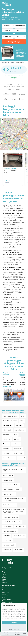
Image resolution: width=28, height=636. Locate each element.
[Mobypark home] (6, 4)
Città (8, 62)
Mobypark (4, 62)
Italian (3, 580)
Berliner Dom (7, 549)
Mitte (22, 416)
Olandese (4, 582)
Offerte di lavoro (5, 592)
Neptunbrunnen (19, 526)
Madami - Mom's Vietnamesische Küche (12, 470)
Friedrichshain (7, 430)
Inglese (4, 576)
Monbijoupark (18, 549)
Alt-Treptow (16, 444)
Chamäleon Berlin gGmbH (10, 485)
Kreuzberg (19, 425)
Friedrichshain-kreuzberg (10, 416)
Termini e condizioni (6, 599)
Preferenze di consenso (7, 602)
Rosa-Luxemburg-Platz (9, 531)
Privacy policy (5, 600)
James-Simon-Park (18, 536)
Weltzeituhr (6, 536)
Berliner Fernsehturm (9, 505)
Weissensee (6, 448)
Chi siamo (4, 587)
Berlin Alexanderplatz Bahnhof (11, 489)
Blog (3, 589)
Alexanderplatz (7, 526)
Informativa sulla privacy (7, 633)
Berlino (12, 62)
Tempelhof (22, 458)
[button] (14, 133)
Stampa (4, 594)
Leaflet (12, 149)
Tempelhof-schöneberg (10, 421)
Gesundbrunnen (19, 430)
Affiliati (3, 597)
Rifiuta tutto (14, 626)
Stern (21, 421)
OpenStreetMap (19, 149)
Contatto (24, 633)
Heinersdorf (6, 453)
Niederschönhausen (9, 458)
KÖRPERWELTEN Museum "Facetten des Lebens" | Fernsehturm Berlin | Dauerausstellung (13, 511)
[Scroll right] (26, 169)
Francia (4, 579)
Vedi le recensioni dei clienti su (14, 76)
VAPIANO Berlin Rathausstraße (12, 522)
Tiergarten (6, 434)
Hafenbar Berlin (7, 480)
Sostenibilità (5, 596)
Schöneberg (17, 448)
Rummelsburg (18, 453)
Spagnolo (4, 577)
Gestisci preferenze (14, 629)
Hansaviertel (6, 439)
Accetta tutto (14, 622)
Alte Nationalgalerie (8, 545)
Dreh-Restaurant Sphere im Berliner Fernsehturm (13, 499)
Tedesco (4, 574)
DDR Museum (7, 540)
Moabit (15, 434)
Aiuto (3, 591)
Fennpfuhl (6, 444)
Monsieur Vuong (8, 475)
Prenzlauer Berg (7, 425)
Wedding (16, 439)
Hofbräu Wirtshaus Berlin (10, 517)
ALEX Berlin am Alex (9, 494)
